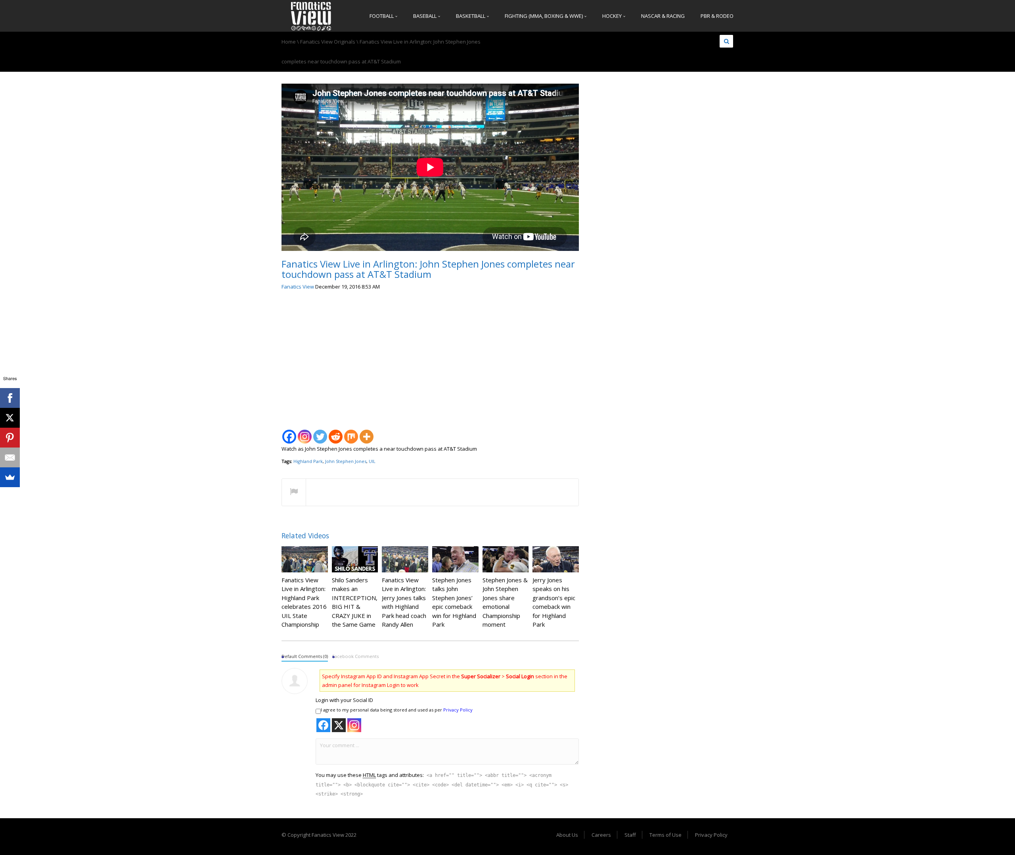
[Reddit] (336, 432)
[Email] (10, 457)
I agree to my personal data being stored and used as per (397, 710)
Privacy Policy (458, 710)
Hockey (612, 15)
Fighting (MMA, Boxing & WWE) (544, 15)
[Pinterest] (10, 438)
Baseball (425, 15)
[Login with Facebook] (323, 725)
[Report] (294, 492)
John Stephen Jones (345, 461)
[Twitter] (320, 432)
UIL (372, 461)
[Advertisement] (430, 356)
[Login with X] (339, 725)
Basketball (471, 15)
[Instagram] (305, 432)
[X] (10, 418)
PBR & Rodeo (717, 15)
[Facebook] (289, 432)
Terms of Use (665, 834)
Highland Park (308, 461)
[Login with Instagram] (354, 725)
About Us (567, 834)
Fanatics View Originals (327, 41)
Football (382, 15)
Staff (630, 834)
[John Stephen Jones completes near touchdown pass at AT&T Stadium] (311, 15)
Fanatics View (298, 286)
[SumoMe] (10, 477)
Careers (601, 834)
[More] (366, 432)
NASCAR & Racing (663, 15)
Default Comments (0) (305, 656)
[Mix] (351, 432)
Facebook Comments (355, 656)
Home (289, 41)
